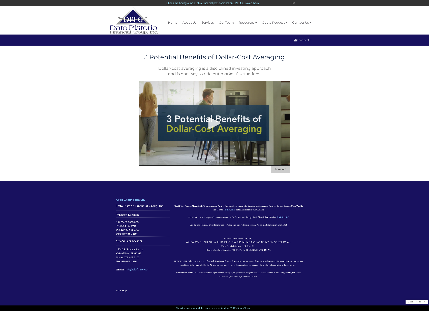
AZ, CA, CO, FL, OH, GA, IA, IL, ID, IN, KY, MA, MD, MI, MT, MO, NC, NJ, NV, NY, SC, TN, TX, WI (238, 242)
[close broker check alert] (293, 3)
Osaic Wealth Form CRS (130, 199)
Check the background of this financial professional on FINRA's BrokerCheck (212, 3)
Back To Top (415, 301)
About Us (189, 22)
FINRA (227, 209)
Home (172, 22)
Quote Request (273, 22)
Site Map (121, 290)
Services (207, 22)
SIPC (233, 209)
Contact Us (300, 22)
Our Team (226, 22)
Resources (246, 22)
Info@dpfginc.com (137, 269)
